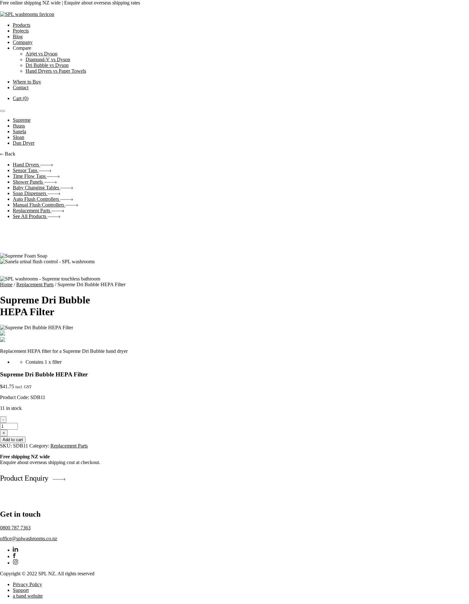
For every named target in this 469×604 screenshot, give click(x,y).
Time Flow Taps (30, 176)
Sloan (18, 137)
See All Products (30, 216)
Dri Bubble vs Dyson (47, 65)
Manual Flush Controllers (39, 204)
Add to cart (13, 439)
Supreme (22, 120)
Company (23, 42)
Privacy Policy (27, 584)
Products (21, 25)
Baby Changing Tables (36, 187)
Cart (20, 98)
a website (28, 596)
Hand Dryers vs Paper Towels (56, 71)
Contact (20, 87)
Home (6, 284)
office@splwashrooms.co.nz (28, 538)
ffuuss (19, 125)
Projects (21, 30)
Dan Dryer (23, 143)
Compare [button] (22, 48)
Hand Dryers (26, 164)
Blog (18, 36)
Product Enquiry (24, 478)
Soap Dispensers (30, 193)
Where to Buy (27, 81)
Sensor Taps (26, 170)
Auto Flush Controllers (36, 199)
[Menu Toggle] (2, 111)
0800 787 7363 (15, 527)
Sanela (19, 131)
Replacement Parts (32, 210)
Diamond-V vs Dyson (48, 59)
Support (21, 590)
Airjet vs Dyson (41, 53)
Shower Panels (28, 182)
